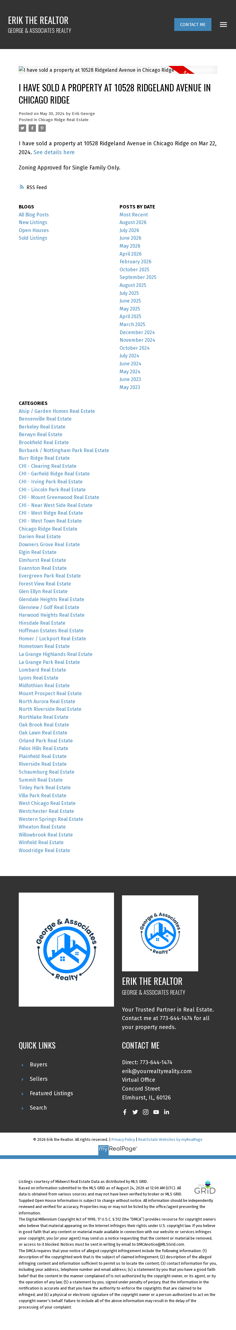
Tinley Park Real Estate (45, 788)
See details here (54, 152)
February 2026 (135, 262)
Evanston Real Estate (43, 568)
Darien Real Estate (40, 536)
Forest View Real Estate (45, 584)
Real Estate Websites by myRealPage (170, 1139)
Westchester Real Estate (46, 811)
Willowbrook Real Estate (46, 835)
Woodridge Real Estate (44, 850)
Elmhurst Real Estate (42, 560)
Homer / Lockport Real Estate (52, 639)
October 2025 (134, 269)
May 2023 (130, 387)
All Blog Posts (34, 215)
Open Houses (34, 230)
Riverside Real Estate (43, 764)
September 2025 (138, 277)
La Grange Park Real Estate (49, 662)
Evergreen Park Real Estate (50, 576)
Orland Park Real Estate (46, 741)
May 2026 (130, 246)
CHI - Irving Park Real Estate (51, 482)
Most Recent (134, 215)
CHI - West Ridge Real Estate (51, 513)
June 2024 (130, 364)
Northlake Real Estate (44, 717)
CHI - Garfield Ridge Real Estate (54, 474)
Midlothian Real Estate (44, 685)
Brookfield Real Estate (44, 442)
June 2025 (130, 301)
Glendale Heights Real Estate (51, 599)
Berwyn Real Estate (40, 434)
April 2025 (130, 316)
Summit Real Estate (41, 780)
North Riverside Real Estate (50, 709)
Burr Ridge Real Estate (44, 458)
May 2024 (130, 372)
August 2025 (133, 285)
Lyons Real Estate (38, 678)
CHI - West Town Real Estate (50, 521)
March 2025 (132, 324)
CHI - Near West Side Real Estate (55, 505)
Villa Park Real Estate (42, 795)
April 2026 (131, 254)
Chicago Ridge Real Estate (63, 119)
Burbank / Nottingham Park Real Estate (64, 450)
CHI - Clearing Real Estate (48, 466)
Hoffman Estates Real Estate (51, 631)
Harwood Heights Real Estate (52, 615)
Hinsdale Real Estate (42, 623)
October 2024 (135, 348)
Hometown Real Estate (44, 646)
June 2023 (130, 379)
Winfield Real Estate (41, 842)
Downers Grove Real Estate (49, 544)
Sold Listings (33, 238)
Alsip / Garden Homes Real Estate (57, 411)
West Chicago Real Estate (47, 803)
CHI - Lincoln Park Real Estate (52, 490)
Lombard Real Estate (42, 670)
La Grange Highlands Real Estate (55, 654)
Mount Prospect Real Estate (50, 693)
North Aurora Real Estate (47, 701)
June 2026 (130, 238)
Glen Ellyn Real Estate (43, 591)
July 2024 (129, 356)
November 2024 (137, 340)
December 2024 (137, 332)
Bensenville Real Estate (45, 419)
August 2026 (133, 222)
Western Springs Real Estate (51, 819)
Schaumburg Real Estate (46, 772)
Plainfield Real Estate (43, 756)
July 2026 (129, 230)
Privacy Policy (123, 1139)
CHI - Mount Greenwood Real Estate (59, 497)
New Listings (33, 222)
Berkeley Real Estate (42, 427)
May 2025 (130, 309)
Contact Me (193, 24)
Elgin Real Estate (38, 552)
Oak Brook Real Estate (44, 725)
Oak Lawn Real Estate (43, 733)
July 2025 (129, 293)
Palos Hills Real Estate (43, 748)
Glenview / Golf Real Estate (49, 607)
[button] (192, 24)
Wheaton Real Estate (42, 827)
